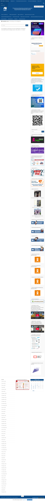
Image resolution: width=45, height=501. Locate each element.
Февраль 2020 (4, 479)
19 (35, 386)
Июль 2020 (3, 477)
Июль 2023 (3, 409)
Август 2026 (4, 381)
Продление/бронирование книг (6, 16)
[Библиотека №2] (34, 497)
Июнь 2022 (3, 433)
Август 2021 (4, 451)
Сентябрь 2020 (4, 473)
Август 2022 (4, 429)
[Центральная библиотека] (37, 497)
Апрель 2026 (4, 389)
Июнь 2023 (3, 411)
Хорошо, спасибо (29, 499)
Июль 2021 (3, 453)
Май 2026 (3, 387)
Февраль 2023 (4, 419)
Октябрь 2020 (4, 471)
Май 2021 (3, 457)
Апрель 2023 (4, 415)
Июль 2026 (3, 383)
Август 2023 (4, 407)
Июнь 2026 (3, 385)
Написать (37, 73)
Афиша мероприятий (12, 14)
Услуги (2, 3)
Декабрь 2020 (4, 467)
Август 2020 (4, 475)
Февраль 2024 (4, 397)
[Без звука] (41, 318)
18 (33, 386)
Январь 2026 (4, 395)
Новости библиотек (4, 14)
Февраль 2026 (4, 393)
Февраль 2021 (4, 463)
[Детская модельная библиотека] (43, 497)
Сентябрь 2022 (4, 427)
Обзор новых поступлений (24, 16)
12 (35, 385)
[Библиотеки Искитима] (33, 497)
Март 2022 (3, 439)
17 (31, 386)
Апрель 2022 (4, 437)
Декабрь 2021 (4, 443)
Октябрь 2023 (4, 403)
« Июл (33, 390)
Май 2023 (3, 413)
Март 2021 (3, 461)
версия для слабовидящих (39, 6)
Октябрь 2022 (4, 425)
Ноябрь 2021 (4, 445)
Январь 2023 (4, 421)
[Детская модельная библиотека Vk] (35, 497)
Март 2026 (3, 391)
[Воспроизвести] (32, 318)
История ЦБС (3, 5)
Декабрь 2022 (4, 423)
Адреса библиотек (21, 14)
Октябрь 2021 (4, 447)
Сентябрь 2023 (4, 405)
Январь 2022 (4, 441)
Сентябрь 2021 (4, 449)
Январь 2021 (4, 465)
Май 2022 (3, 435)
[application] (37, 315)
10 (31, 385)
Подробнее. (24, 499)
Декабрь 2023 (4, 399)
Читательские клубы (16, 16)
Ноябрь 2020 (4, 469)
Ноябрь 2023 (4, 401)
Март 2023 (3, 417)
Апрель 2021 (4, 459)
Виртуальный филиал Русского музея (37, 16)
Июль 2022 (3, 431)
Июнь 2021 (3, 455)
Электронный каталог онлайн (29, 14)
